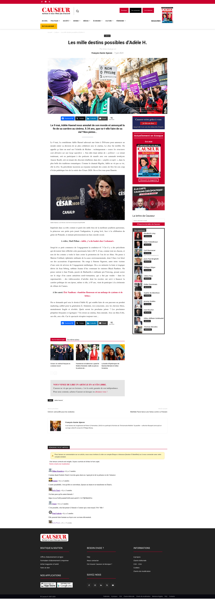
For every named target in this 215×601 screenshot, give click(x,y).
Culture (56, 32)
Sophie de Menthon (152, 293)
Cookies (136, 567)
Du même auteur (73, 340)
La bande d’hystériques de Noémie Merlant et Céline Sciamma (110, 366)
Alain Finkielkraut (151, 242)
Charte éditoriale (139, 560)
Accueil (50, 32)
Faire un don (45, 567)
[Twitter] (49, 2)
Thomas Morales (151, 327)
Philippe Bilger (149, 267)
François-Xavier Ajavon (102, 53)
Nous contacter (93, 560)
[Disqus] (107, 495)
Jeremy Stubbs (149, 301)
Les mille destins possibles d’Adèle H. (107, 42)
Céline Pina (148, 276)
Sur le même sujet (58, 340)
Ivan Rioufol (149, 310)
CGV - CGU (137, 564)
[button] (77, 11)
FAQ (88, 557)
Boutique (55, 1)
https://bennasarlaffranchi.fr (151, 255)
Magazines (156, 21)
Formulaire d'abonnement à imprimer (54, 560)
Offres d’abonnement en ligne (51, 557)
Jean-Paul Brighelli (151, 259)
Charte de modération (141, 571)
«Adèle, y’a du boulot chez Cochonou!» (97, 241)
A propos (137, 557)
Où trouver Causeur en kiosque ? (99, 564)
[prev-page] (51, 373)
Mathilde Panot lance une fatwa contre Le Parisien (148, 412)
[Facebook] (42, 2)
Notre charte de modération (59, 464)
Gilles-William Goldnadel (154, 318)
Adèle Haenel (59, 400)
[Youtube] (113, 585)
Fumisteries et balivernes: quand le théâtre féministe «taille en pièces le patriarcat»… (87, 366)
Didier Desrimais (150, 284)
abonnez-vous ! (101, 391)
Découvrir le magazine (148, 180)
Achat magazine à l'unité (49, 564)
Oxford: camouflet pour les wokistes (61, 412)
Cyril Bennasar (149, 250)
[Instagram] (95, 585)
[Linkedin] (101, 585)
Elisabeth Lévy (149, 233)
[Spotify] (45, 2)
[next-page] (55, 373)
